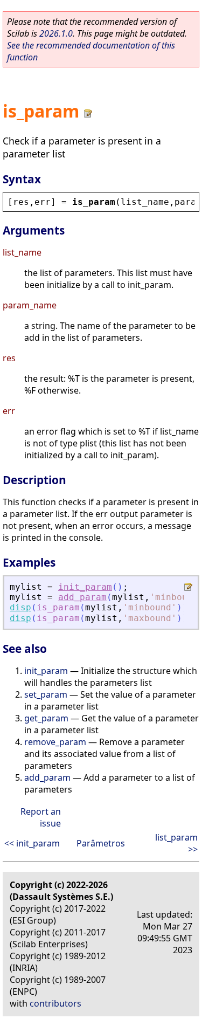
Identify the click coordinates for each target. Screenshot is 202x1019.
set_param (45, 694)
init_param (85, 587)
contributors (55, 1003)
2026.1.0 (56, 33)
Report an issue (40, 817)
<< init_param (32, 843)
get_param (46, 718)
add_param (82, 597)
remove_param (55, 742)
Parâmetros (100, 843)
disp (20, 607)
